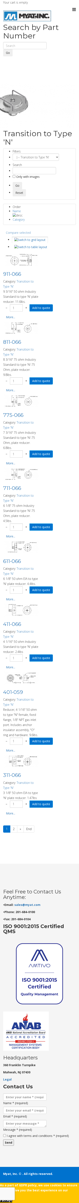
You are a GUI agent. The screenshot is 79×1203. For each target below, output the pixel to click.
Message (17, 1130)
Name (17, 211)
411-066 (12, 624)
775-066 (13, 415)
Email (15, 1116)
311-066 (12, 775)
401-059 (13, 692)
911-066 (12, 274)
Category (19, 219)
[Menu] (74, 9)
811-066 (12, 342)
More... (10, 317)
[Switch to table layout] (31, 247)
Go (8, 53)
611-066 (12, 561)
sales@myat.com (27, 905)
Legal (7, 1079)
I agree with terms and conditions (38, 1136)
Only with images (27, 177)
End (29, 829)
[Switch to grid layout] (30, 239)
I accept (6, 1200)
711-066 (12, 488)
